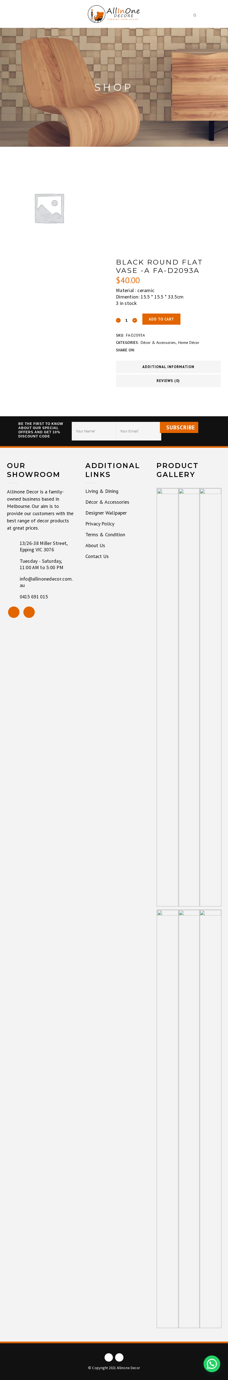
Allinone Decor (128, 1368)
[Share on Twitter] (146, 349)
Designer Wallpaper (106, 513)
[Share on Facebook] (139, 349)
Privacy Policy (99, 524)
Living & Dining (101, 491)
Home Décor (188, 342)
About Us (95, 545)
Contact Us (97, 556)
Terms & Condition (105, 535)
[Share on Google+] (152, 349)
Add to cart (161, 319)
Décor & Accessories (158, 342)
